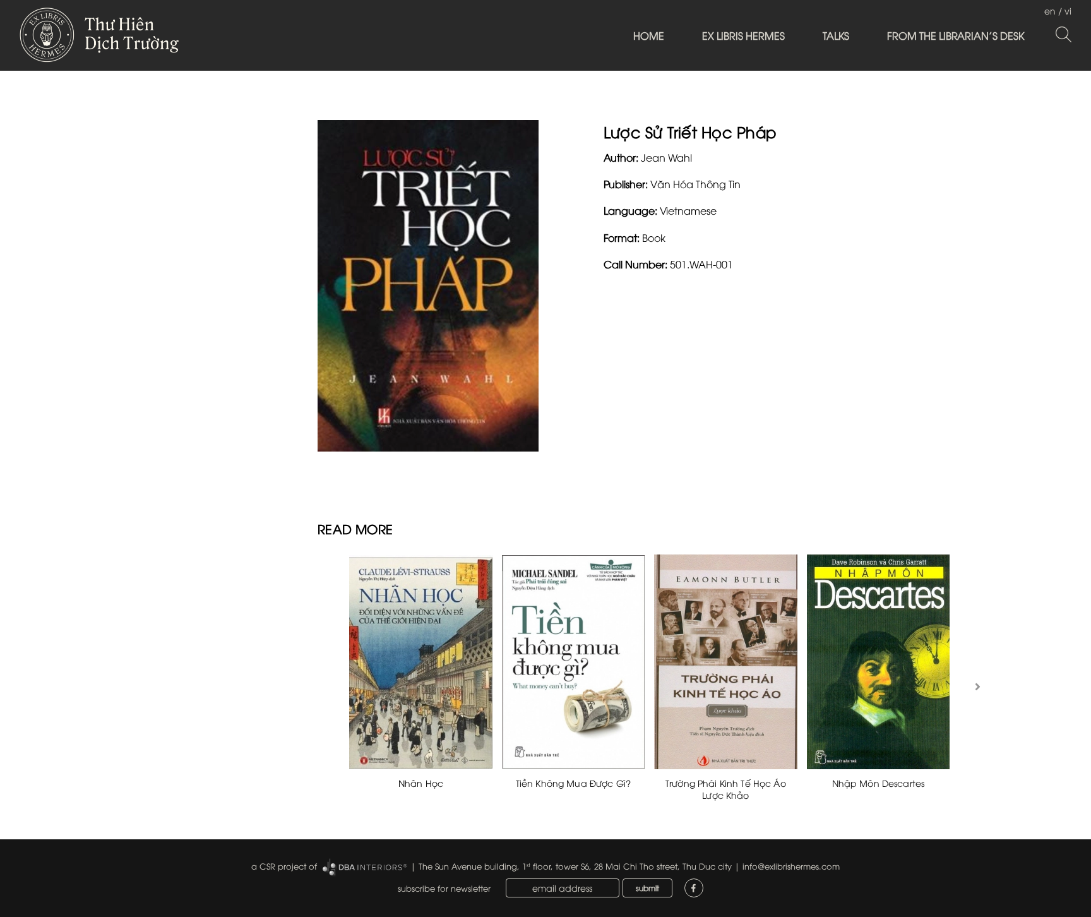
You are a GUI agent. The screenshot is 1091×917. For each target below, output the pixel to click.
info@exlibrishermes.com (791, 866)
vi (1067, 10)
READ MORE (355, 528)
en (1050, 10)
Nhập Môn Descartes (878, 783)
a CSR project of (284, 866)
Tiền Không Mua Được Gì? (573, 783)
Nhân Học (420, 783)
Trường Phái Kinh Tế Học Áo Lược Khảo (725, 789)
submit (647, 887)
